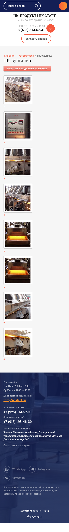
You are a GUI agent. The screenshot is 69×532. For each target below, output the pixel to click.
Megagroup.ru (34, 516)
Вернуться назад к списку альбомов (27, 68)
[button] (36, 38)
